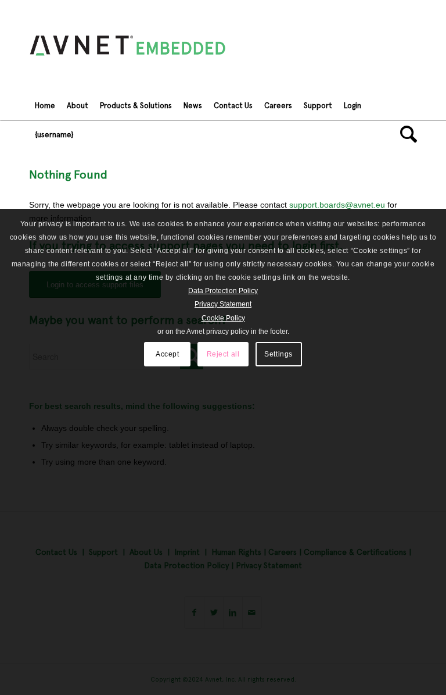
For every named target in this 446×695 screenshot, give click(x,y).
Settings (278, 354)
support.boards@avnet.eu (337, 204)
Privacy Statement (223, 304)
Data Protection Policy (223, 291)
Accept (167, 354)
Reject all (223, 354)
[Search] (405, 134)
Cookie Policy (223, 318)
